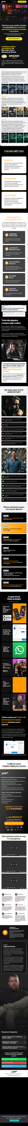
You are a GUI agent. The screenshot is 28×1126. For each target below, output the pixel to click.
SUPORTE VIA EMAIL (7, 1062)
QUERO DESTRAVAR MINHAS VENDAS (14, 823)
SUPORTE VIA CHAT (7, 1066)
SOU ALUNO (14, 1)
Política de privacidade (11, 1075)
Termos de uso (17, 1075)
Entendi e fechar (14, 1120)
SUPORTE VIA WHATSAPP (11, 1059)
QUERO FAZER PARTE (22, 1)
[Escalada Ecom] (3, 1)
